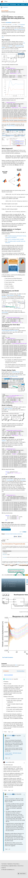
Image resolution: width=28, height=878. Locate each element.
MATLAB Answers (5, 4)
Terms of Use (20, 865)
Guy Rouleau (8, 22)
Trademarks (9, 863)
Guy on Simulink (4, 10)
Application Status (12, 865)
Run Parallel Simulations (7, 657)
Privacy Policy (16, 863)
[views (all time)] (1, 24)
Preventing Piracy (4, 865)
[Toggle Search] (23, 1)
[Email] (20, 536)
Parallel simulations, (13, 533)
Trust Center (3, 863)
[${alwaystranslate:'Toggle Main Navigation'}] (26, 1)
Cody (18, 4)
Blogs (6, 1)
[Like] (20, 531)
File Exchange (13, 4)
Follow (24, 531)
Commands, (7, 533)
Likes (15, 24)
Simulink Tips (19, 533)
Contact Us (3, 867)
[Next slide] (25, 4)
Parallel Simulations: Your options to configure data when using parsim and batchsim (12, 18)
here (16, 665)
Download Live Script (6, 529)
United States (22, 873)
